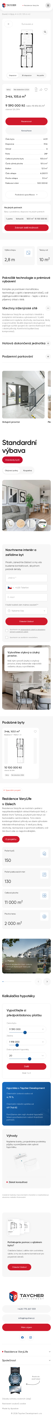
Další (26, 1066)
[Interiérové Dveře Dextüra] (31, 523)
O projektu (10, 839)
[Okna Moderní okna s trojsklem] (9, 523)
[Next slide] (47, 981)
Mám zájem (26, 1327)
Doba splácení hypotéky (18, 1049)
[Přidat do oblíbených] (46, 89)
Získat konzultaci (18, 1182)
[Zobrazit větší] (45, 31)
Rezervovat (26, 121)
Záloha (10, 1036)
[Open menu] (48, 5)
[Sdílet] (41, 89)
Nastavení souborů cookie (14, 1404)
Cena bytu (11, 1023)
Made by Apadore (10, 1408)
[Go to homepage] (9, 5)
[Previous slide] (38, 981)
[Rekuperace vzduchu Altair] (42, 523)
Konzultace (26, 131)
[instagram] (30, 1337)
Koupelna (27, 470)
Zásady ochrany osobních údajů (16, 1399)
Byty (12, 14)
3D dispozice (27, 75)
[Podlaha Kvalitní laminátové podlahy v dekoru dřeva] (20, 523)
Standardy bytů (12, 460)
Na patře (40, 75)
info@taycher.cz (26, 1318)
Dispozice (12, 75)
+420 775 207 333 (27, 1309)
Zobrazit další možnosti (26, 227)
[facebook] (22, 1337)
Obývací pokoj (11, 470)
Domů (5, 14)
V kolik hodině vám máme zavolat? (21, 605)
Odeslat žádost (26, 621)
